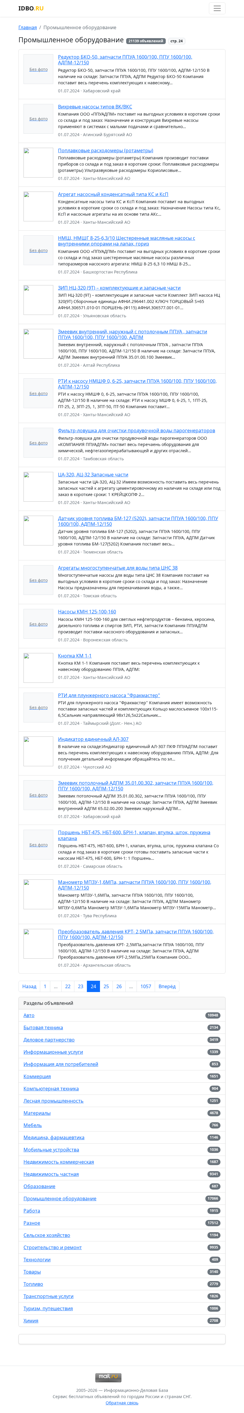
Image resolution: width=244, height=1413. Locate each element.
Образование (39, 1186)
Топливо (33, 1284)
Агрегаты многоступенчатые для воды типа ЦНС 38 (118, 568)
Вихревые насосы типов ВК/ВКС (95, 106)
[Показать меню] (217, 8)
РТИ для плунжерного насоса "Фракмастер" (109, 695)
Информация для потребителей (61, 1064)
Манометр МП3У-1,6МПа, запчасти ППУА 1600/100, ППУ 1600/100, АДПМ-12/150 (134, 885)
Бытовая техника (43, 1027)
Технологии (37, 1259)
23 (80, 986)
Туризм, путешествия (48, 1308)
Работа (32, 1210)
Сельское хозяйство (47, 1235)
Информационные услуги (53, 1052)
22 (68, 986)
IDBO (31, 8)
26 (119, 986)
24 (93, 986)
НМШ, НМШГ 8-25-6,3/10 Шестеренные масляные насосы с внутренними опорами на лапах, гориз (126, 241)
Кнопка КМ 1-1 (75, 655)
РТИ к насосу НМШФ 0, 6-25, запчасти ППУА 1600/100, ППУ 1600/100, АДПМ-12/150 (137, 384)
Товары (32, 1272)
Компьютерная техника (51, 1088)
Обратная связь (122, 1403)
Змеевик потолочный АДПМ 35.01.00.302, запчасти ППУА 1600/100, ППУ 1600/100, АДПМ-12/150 (135, 786)
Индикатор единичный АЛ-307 (93, 739)
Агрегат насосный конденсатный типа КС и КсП (113, 194)
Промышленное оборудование (60, 1198)
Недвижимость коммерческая (59, 1162)
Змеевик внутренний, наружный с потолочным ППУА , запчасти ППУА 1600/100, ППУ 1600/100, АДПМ (132, 334)
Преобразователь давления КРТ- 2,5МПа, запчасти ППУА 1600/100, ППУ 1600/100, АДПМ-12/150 (136, 934)
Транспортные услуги (48, 1296)
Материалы (37, 1113)
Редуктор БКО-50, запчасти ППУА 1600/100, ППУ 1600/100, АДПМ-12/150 (125, 60)
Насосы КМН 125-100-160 (87, 611)
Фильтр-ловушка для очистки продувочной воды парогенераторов (136, 430)
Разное (32, 1223)
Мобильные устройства (51, 1149)
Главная (27, 27)
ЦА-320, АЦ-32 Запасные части (93, 474)
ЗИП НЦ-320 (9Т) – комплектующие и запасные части (119, 288)
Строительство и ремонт (53, 1247)
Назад (29, 986)
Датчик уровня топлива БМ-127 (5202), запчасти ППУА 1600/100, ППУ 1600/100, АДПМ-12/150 (138, 521)
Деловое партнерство (49, 1039)
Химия (31, 1320)
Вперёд (167, 986)
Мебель (33, 1125)
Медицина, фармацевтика (54, 1137)
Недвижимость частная (51, 1174)
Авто (29, 1015)
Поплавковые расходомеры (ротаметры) (105, 150)
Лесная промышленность (54, 1101)
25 (106, 986)
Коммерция (37, 1076)
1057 (145, 986)
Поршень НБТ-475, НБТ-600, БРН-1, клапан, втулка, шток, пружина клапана (134, 835)
